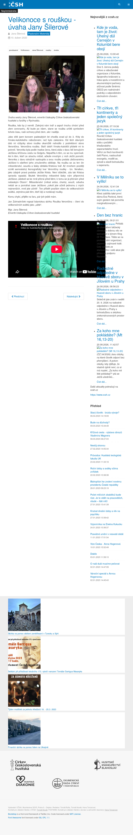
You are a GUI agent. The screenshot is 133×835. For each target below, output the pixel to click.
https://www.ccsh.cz (100, 394)
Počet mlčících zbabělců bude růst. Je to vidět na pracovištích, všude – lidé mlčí (106, 498)
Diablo (93, 553)
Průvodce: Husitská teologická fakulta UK (105, 457)
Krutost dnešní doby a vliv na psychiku (105, 512)
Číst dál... (102, 101)
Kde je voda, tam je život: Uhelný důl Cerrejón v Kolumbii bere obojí (108, 37)
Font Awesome (14, 817)
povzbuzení (13, 50)
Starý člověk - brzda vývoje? (104, 412)
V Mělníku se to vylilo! (110, 179)
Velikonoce (25, 50)
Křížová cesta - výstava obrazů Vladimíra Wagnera (106, 434)
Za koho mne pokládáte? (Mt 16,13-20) (109, 335)
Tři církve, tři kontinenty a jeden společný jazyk (109, 114)
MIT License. (75, 813)
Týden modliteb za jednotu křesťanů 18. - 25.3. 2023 (32, 709)
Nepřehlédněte (9, 10)
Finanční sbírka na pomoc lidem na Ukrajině (28, 747)
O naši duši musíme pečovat (105, 563)
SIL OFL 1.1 (44, 817)
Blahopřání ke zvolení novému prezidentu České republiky (105, 483)
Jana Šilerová (37, 50)
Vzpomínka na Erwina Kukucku (106, 524)
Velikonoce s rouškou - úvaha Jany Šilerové (42, 22)
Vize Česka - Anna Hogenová (105, 543)
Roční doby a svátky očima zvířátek (104, 470)
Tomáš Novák (42, 810)
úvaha (56, 50)
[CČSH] (13, 4)
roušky (48, 50)
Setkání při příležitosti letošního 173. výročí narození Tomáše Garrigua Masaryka (45, 671)
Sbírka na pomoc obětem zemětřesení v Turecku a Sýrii (33, 633)
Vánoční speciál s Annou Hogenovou (102, 575)
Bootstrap (12, 813)
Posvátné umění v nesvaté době (106, 534)
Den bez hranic (110, 215)
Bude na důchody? (100, 422)
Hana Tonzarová (111, 810)
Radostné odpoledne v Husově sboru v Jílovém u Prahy (111, 274)
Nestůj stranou (97, 445)
